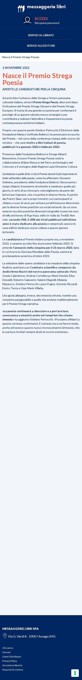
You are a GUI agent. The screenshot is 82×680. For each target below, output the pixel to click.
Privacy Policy (9, 660)
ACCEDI (41, 18)
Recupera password (47, 23)
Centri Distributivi (11, 656)
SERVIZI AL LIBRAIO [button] (41, 35)
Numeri (6, 652)
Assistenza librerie (12, 665)
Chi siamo (7, 647)
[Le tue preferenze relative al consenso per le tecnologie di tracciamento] (75, 673)
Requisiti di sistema (12, 669)
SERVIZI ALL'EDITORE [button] (41, 45)
